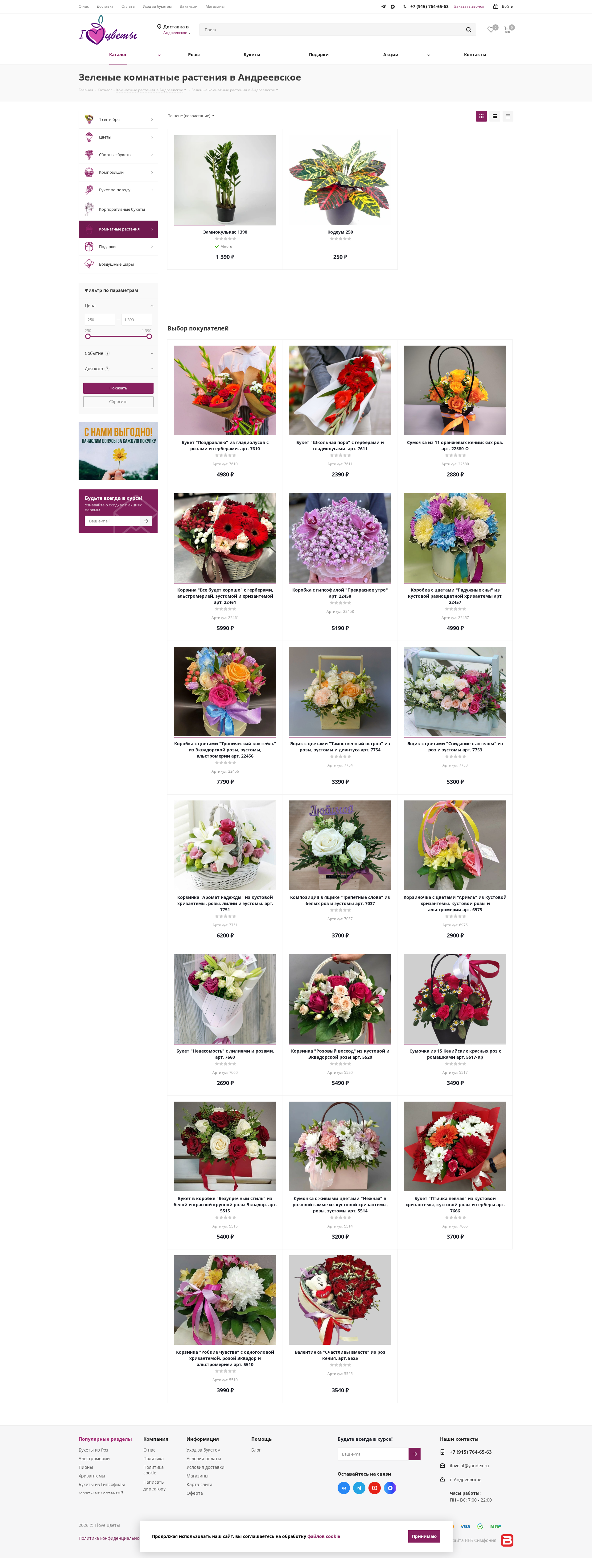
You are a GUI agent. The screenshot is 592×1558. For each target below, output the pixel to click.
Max (390, 1488)
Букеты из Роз (93, 1450)
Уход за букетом (203, 1450)
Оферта (195, 1493)
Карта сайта (199, 1484)
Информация (203, 1439)
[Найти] (468, 29)
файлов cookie (323, 1536)
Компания (155, 1439)
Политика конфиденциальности (112, 1538)
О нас (149, 1450)
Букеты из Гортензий (101, 1493)
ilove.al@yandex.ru (469, 1466)
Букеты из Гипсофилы (102, 1484)
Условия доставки (205, 1467)
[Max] (394, 5)
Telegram (359, 1488)
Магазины (197, 1476)
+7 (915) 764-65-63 (471, 1452)
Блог (256, 1450)
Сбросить (118, 401)
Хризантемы (92, 1476)
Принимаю (424, 1536)
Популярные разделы (105, 1439)
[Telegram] (385, 5)
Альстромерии (94, 1458)
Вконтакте (344, 1488)
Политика (153, 1458)
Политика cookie (153, 1470)
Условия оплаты (204, 1458)
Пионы (86, 1467)
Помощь (261, 1439)
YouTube (374, 1488)
